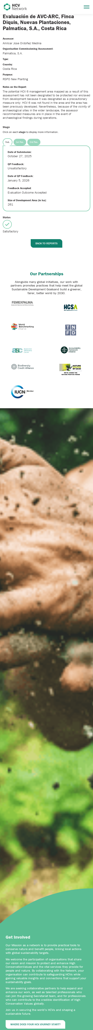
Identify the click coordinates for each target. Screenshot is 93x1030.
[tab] (7, 142)
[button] (86, 7)
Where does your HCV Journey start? (35, 1024)
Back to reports (46, 243)
